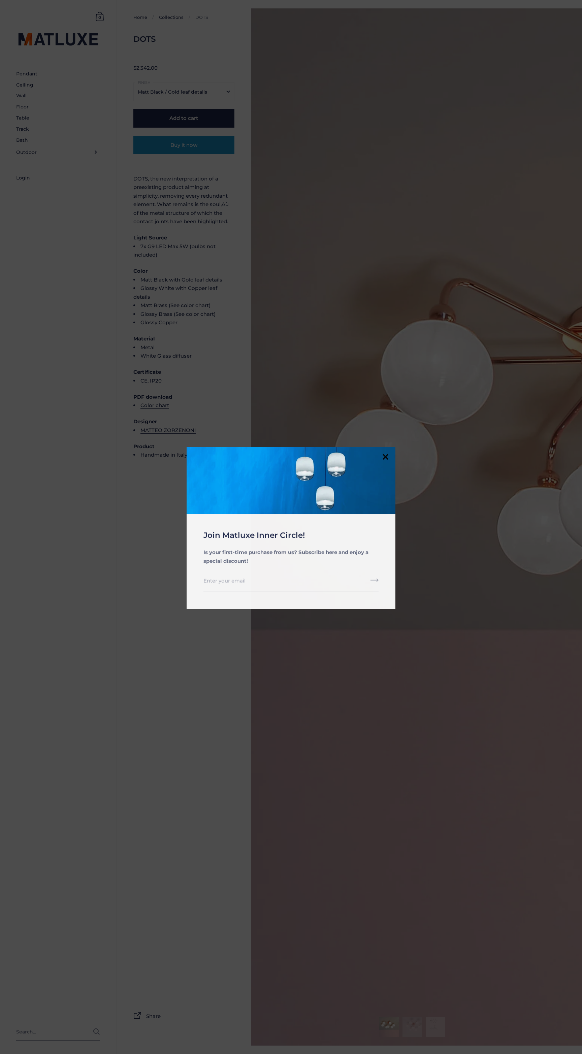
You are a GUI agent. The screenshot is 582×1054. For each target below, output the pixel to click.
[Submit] (374, 581)
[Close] (385, 456)
